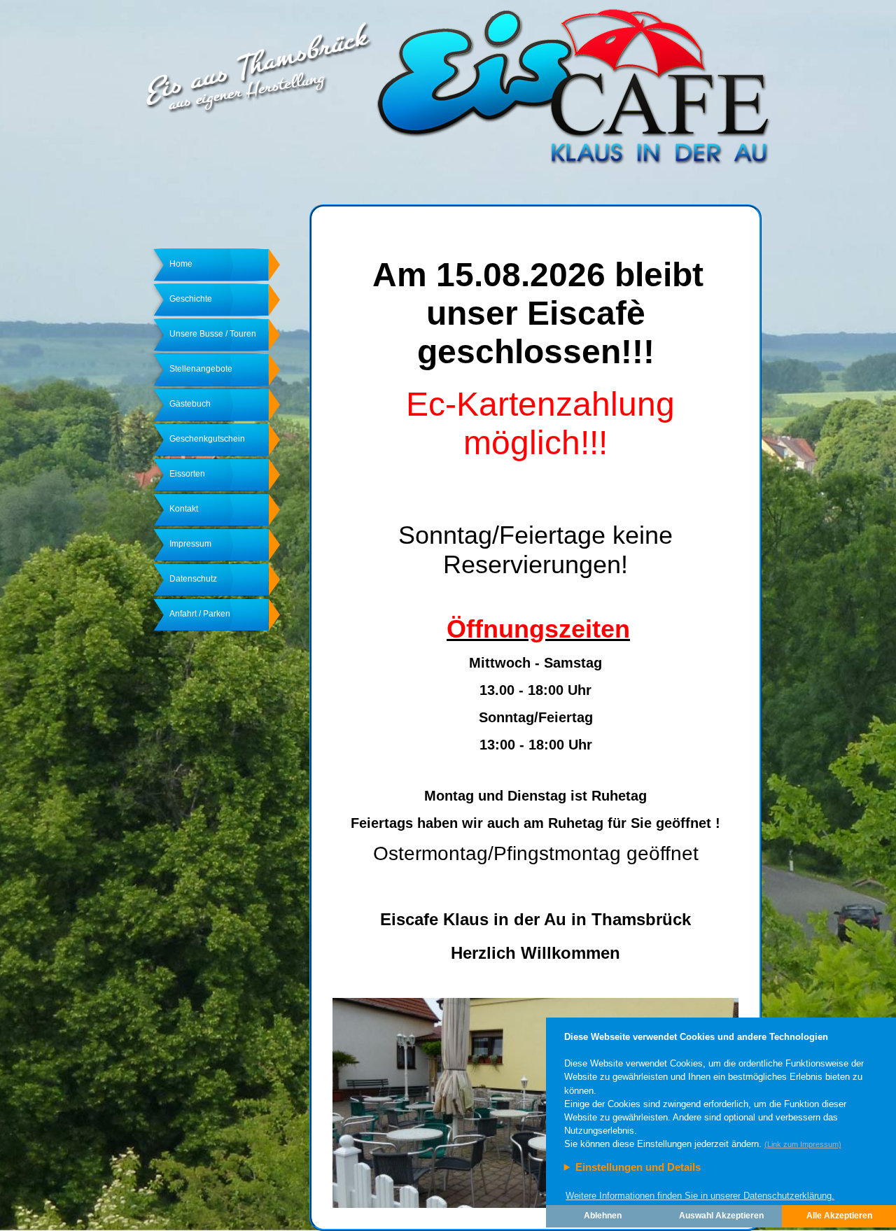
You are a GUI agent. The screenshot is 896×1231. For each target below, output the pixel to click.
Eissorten (187, 474)
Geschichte (190, 299)
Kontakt (183, 509)
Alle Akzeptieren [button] (839, 1215)
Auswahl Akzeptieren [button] (721, 1215)
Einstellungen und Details (638, 1167)
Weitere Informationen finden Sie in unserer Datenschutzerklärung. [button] (700, 1195)
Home (180, 264)
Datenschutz (193, 579)
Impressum (190, 544)
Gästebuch (190, 404)
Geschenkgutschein (207, 439)
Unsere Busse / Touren (212, 334)
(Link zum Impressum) (802, 1144)
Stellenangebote (200, 369)
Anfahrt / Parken (199, 614)
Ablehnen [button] (603, 1215)
